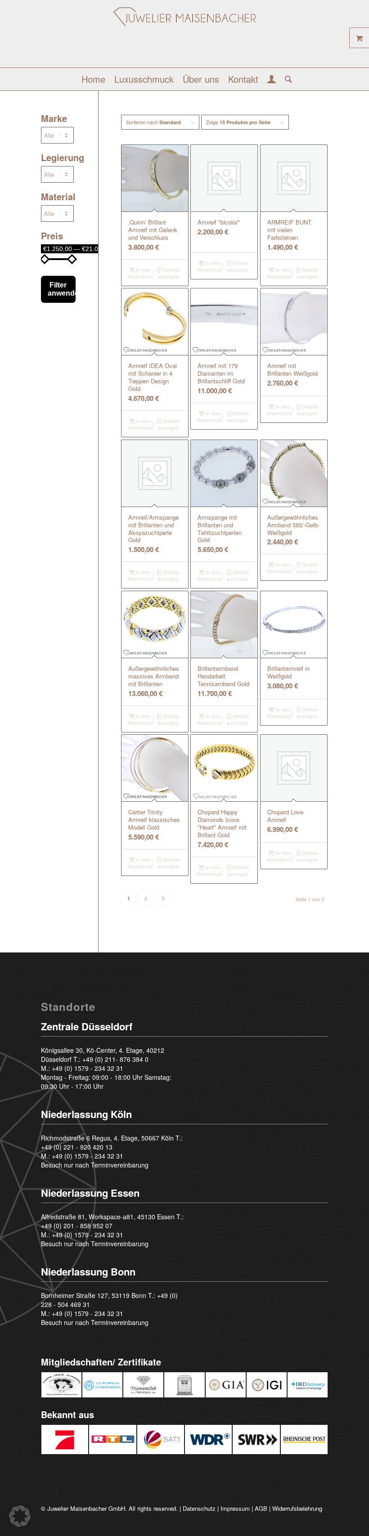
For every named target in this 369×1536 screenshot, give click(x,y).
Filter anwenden (62, 289)
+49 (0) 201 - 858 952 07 (76, 1225)
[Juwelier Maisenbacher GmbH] (184, 37)
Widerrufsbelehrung (297, 1508)
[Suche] (286, 79)
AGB (261, 1508)
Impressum (235, 1508)
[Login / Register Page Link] (271, 80)
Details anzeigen (168, 273)
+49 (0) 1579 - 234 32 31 (87, 1068)
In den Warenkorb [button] (140, 273)
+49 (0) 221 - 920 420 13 (76, 1146)
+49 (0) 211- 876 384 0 (115, 1059)
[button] (20, 1516)
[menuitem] (93, 79)
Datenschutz (199, 1508)
